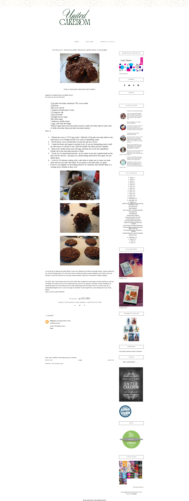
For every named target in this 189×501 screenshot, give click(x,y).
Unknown (53, 321)
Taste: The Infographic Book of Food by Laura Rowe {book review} (134, 158)
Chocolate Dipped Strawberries (132, 220)
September (132, 237)
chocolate (68, 302)
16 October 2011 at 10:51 (63, 321)
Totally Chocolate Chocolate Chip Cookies (133, 223)
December (132, 198)
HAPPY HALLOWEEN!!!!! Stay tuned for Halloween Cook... (132, 204)
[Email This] (82, 298)
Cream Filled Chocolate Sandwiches (133, 225)
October (132, 202)
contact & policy (107, 41)
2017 (131, 186)
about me (89, 41)
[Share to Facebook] (87, 298)
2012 (130, 195)
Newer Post (49, 360)
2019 (131, 183)
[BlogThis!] (84, 298)
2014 (130, 192)
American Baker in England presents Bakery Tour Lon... (133, 228)
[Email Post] (79, 298)
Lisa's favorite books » (138, 487)
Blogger (135, 494)
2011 (130, 197)
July (132, 241)
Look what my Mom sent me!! (133, 217)
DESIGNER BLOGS (100, 500)
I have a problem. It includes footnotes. (133, 210)
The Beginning (133, 213)
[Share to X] (85, 298)
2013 (130, 193)
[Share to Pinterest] (89, 298)
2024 (131, 177)
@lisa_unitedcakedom (129, 362)
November (132, 200)
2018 (131, 184)
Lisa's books (131, 457)
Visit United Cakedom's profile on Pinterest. (130, 351)
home (76, 41)
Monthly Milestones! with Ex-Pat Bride (133, 233)
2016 (131, 188)
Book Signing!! (133, 208)
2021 (131, 181)
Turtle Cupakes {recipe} (135, 111)
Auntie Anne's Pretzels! (133, 215)
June (132, 242)
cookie (76, 302)
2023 (131, 179)
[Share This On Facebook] (75, 306)
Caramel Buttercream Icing (133, 219)
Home (80, 360)
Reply (51, 328)
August (132, 239)
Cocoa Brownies (132, 206)
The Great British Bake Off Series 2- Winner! (132, 231)
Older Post (110, 360)
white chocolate (94, 302)
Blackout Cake (133, 235)
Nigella (83, 302)
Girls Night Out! (133, 212)
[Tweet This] (79, 306)
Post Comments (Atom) (57, 363)
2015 (130, 190)
